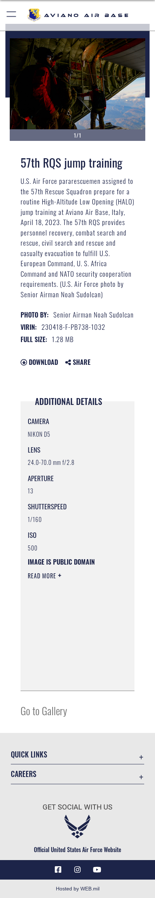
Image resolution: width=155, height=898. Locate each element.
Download (42, 362)
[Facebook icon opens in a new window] (58, 869)
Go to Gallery (44, 710)
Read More (43, 575)
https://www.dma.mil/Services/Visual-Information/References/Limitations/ (71, 677)
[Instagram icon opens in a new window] (77, 869)
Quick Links (29, 754)
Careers (23, 774)
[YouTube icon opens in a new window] (97, 869)
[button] (11, 15)
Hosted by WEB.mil (77, 888)
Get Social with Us (77, 807)
